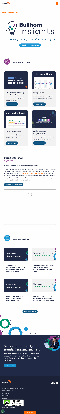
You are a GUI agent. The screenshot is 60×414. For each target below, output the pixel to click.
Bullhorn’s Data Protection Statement (12, 392)
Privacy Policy (5, 395)
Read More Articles (30, 311)
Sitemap (4, 398)
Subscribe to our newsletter (30, 45)
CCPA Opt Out (5, 393)
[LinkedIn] (57, 383)
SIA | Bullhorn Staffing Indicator (32, 173)
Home (4, 12)
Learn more (12, 104)
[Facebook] (54, 383)
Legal (3, 397)
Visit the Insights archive (13, 184)
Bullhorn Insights (13, 12)
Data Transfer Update (7, 390)
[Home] (6, 4)
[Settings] (3, 411)
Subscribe (10, 365)
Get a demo (30, 412)
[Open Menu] (57, 3)
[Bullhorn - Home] (7, 381)
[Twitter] (52, 383)
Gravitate (12, 407)
